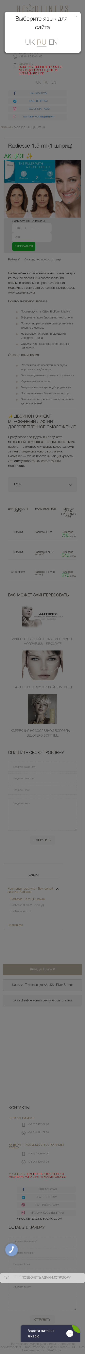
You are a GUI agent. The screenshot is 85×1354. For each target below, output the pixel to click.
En (53, 42)
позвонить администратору (46, 1277)
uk (30, 42)
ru (41, 42)
